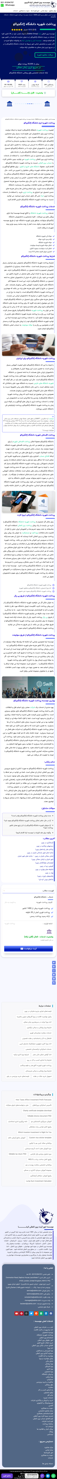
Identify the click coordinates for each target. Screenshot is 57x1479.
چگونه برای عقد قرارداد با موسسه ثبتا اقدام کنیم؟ (33, 833)
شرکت (32, 707)
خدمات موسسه (28, 15)
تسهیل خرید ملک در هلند (42, 1076)
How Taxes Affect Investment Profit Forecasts (33, 1100)
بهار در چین (49, 873)
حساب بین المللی (45, 163)
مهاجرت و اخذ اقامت (45, 1356)
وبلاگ (51, 1432)
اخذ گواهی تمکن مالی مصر (42, 1055)
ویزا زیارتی (49, 1377)
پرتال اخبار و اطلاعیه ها (45, 1429)
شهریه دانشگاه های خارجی (44, 383)
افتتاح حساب (44, 456)
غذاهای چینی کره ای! (46, 879)
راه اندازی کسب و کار (45, 1390)
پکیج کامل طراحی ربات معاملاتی (40, 1127)
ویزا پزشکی (49, 1364)
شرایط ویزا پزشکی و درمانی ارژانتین (39, 1027)
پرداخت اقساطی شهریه (21, 441)
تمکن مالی (49, 1361)
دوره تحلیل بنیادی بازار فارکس (40, 1154)
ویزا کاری (50, 1369)
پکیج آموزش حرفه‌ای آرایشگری (40, 1176)
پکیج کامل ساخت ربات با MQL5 (39, 1159)
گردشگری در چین (47, 843)
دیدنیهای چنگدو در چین (44, 846)
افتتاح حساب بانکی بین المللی (42, 1345)
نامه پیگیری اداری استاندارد (17, 1121)
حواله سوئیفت (27, 325)
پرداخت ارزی (27, 192)
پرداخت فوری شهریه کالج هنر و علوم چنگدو (35, 1065)
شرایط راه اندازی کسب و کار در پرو (39, 1060)
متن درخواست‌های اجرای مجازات (17, 1105)
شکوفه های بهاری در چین (44, 869)
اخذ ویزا (50, 1348)
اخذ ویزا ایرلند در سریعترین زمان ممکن (37, 1022)
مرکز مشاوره (52, 11)
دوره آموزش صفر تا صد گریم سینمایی (38, 1148)
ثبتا (40, 34)
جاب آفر (50, 1395)
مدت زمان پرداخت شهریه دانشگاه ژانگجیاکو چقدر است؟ (31, 816)
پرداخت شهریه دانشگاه (16, 15)
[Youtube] (16, 1313)
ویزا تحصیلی (49, 1372)
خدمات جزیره (48, 1398)
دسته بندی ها (47, 1463)
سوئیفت (51, 419)
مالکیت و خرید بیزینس (44, 1382)
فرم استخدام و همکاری (45, 1413)
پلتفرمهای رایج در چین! (45, 876)
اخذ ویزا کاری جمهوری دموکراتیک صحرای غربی (35, 1044)
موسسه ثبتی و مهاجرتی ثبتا (31, 40)
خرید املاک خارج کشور (45, 1343)
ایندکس (50, 1434)
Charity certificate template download (37, 1111)
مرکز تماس (44, 11)
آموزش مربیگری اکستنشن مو (41, 1121)
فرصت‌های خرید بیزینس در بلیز (18, 1076)
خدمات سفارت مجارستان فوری (40, 1033)
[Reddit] (36, 1313)
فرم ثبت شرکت (47, 1421)
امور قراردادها (35, 11)
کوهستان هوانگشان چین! (44, 863)
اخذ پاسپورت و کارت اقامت (43, 1330)
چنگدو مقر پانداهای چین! (44, 849)
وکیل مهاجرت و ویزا (46, 1358)
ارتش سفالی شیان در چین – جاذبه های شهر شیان (35, 856)
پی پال (45, 617)
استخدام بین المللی (46, 1338)
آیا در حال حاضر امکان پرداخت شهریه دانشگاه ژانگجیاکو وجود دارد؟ (27, 820)
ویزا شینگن (49, 1366)
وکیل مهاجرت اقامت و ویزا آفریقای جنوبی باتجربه (34, 1017)
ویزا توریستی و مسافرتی (44, 1351)
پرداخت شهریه (42, 130)
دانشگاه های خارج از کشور (29, 166)
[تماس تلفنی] (42, 1476)
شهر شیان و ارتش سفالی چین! (42, 859)
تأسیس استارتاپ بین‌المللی (41, 1105)
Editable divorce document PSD (39, 1116)
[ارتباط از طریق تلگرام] (48, 1476)
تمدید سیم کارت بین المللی (43, 1416)
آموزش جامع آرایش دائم (16, 1138)
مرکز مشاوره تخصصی (45, 1411)
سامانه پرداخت (48, 1424)
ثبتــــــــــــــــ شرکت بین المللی (43, 1327)
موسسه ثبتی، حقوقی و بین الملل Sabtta (45, 15)
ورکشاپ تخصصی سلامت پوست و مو (38, 1165)
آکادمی (51, 1406)
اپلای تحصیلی (48, 1392)
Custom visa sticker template (40, 1138)
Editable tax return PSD (17, 1154)
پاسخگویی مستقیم (31, 1477)
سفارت (50, 1387)
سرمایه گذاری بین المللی (44, 1353)
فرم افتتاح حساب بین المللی (43, 1419)
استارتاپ (50, 1379)
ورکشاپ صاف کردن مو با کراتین (40, 1143)
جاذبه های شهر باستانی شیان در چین (40, 853)
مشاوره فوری (7, 1476)
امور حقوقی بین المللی (45, 1340)
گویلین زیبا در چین (46, 866)
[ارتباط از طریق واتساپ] (53, 1476)
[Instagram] (26, 1313)
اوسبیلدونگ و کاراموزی (45, 1403)
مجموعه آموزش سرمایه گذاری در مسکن (37, 1170)
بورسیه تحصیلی (47, 1332)
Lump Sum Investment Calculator (38, 1181)
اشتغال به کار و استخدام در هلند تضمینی (36, 1038)
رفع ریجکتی (49, 1385)
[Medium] (41, 1313)
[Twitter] (31, 1313)
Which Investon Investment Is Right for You (34, 1132)
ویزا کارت (34, 533)
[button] (28, 816)
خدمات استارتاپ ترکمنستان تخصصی (38, 1049)
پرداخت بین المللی (25, 525)
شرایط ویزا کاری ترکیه (21, 1055)
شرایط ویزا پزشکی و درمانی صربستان (38, 1071)
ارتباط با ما (49, 1426)
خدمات (15, 11)
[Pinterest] (21, 1313)
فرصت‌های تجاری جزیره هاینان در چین (37, 1011)
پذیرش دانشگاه (47, 1374)
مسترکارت (25, 533)
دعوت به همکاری (24, 11)
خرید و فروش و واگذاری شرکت (42, 1400)
